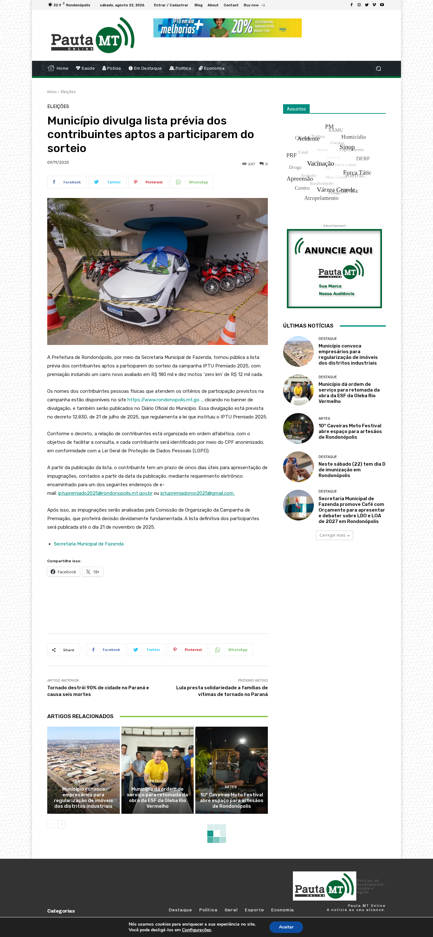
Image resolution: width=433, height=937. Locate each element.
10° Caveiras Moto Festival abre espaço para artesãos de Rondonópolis (231, 800)
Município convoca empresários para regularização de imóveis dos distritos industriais (83, 797)
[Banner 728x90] (162, 604)
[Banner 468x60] (227, 27)
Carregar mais (332, 535)
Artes (231, 787)
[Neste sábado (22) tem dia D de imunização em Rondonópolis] (298, 466)
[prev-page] (51, 824)
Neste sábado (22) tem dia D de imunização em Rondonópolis (352, 469)
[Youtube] (382, 5)
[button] (378, 68)
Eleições (68, 91)
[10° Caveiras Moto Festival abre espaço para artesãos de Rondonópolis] (231, 770)
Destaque (82, 781)
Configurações (196, 930)
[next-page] (61, 824)
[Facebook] (351, 5)
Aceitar (286, 927)
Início (52, 91)
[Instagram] (359, 5)
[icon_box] (255, 6)
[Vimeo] (374, 5)
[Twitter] (367, 5)
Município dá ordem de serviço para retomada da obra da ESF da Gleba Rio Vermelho (157, 797)
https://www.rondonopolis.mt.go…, (165, 400)
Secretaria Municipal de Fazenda (89, 544)
